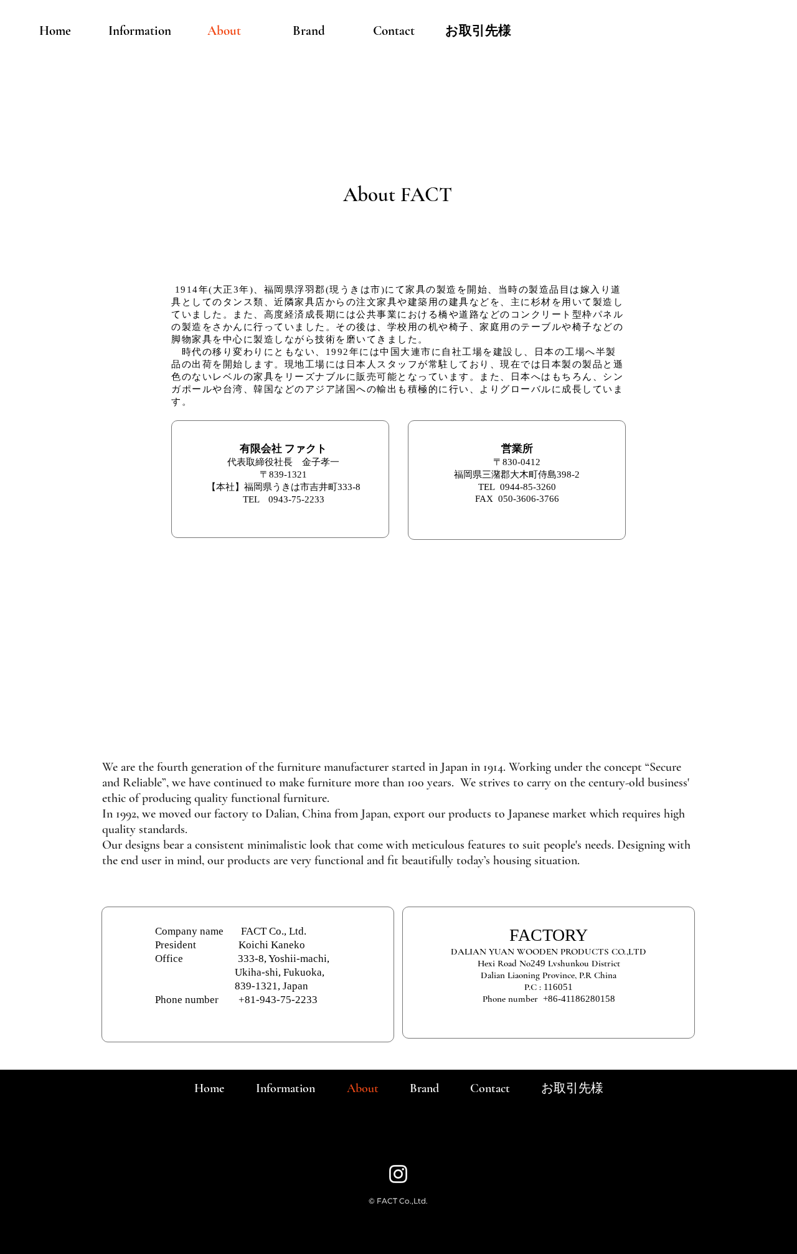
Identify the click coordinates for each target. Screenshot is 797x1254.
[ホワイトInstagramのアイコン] (398, 1174)
